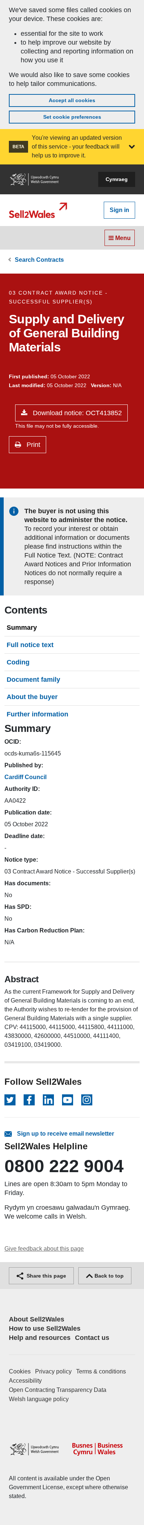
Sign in (119, 210)
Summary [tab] (22, 627)
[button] (131, 146)
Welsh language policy (39, 1399)
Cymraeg (117, 179)
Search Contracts (39, 260)
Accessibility (25, 1381)
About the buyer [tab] (32, 697)
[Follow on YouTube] (67, 1099)
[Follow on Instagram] (86, 1099)
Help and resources (40, 1337)
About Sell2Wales (36, 1319)
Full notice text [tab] (30, 645)
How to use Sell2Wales (44, 1328)
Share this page (45, 1276)
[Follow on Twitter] (10, 1099)
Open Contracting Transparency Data (57, 1390)
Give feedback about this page (44, 1249)
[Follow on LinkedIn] (48, 1099)
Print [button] (32, 444)
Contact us (92, 1337)
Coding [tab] (18, 662)
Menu (122, 238)
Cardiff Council (25, 777)
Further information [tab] (37, 714)
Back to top (108, 1276)
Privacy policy (53, 1371)
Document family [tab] (33, 679)
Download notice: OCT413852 (76, 413)
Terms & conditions (101, 1371)
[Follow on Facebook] (29, 1099)
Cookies (20, 1371)
